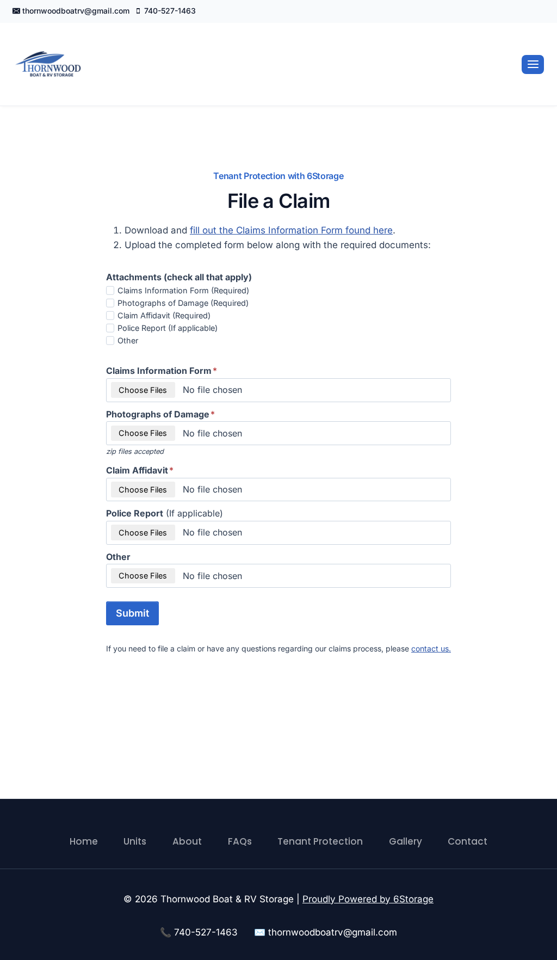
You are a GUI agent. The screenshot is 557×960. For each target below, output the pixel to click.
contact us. (431, 648)
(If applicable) (164, 513)
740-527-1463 (206, 932)
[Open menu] (533, 64)
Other (127, 340)
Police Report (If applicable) (167, 328)
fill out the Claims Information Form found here (291, 230)
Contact (467, 841)
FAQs (240, 841)
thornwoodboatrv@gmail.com (332, 932)
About (187, 841)
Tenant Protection (320, 841)
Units (134, 841)
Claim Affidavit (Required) (164, 315)
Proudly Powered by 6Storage (368, 899)
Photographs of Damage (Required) (183, 302)
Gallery (405, 841)
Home (84, 841)
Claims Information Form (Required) (183, 290)
